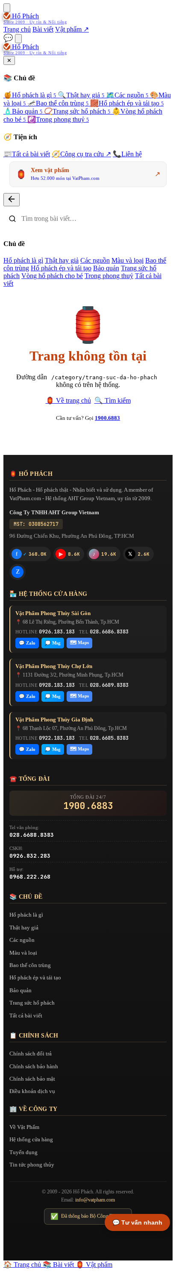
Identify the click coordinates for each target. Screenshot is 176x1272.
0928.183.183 (57, 685)
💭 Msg (53, 642)
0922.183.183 (57, 738)
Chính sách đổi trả (30, 1053)
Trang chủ (17, 29)
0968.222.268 (29, 876)
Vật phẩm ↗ (72, 29)
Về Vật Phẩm (24, 1127)
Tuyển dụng (23, 1152)
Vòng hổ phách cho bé (52, 275)
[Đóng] (11, 199)
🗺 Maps (79, 642)
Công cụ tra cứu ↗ (81, 154)
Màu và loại (127, 260)
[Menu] (6, 7)
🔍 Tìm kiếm (112, 400)
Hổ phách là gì (29, 95)
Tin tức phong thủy (31, 1164)
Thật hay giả (81, 95)
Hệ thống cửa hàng (31, 1139)
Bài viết (42, 29)
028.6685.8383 (109, 738)
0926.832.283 (29, 855)
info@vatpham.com (95, 1200)
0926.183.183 (57, 631)
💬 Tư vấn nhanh (137, 1222)
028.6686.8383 (109, 631)
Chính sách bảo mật (32, 1079)
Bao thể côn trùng (57, 103)
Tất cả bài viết (26, 154)
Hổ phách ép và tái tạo (127, 103)
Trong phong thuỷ (58, 119)
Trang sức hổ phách (77, 111)
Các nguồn (127, 95)
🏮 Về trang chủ (68, 400)
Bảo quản (22, 111)
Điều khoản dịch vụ (32, 1091)
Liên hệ (127, 154)
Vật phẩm (94, 1264)
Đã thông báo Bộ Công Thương (88, 1216)
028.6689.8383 (109, 685)
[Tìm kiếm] (18, 38)
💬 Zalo (27, 642)
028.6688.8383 (31, 834)
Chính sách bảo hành (33, 1066)
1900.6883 (107, 418)
